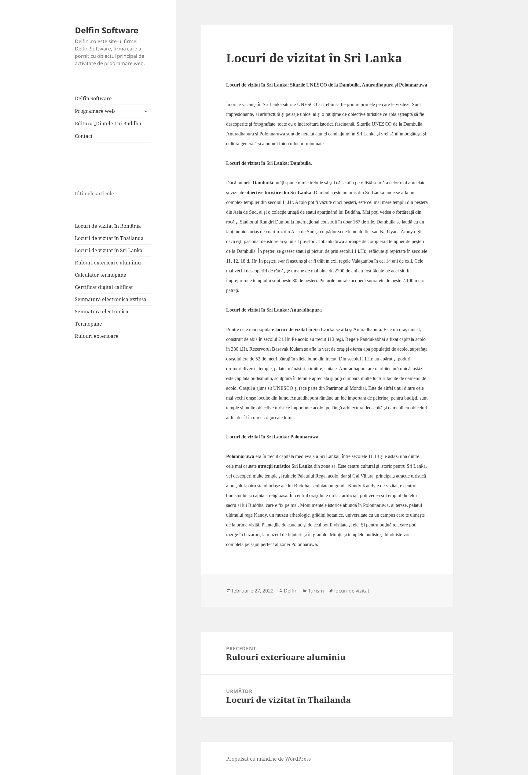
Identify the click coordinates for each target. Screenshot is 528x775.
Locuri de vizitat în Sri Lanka (108, 250)
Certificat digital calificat (104, 287)
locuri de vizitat (351, 590)
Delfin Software (106, 30)
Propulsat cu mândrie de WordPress (268, 758)
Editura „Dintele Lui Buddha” (109, 123)
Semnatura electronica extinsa (110, 299)
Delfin (291, 590)
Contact (84, 136)
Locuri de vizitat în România (108, 226)
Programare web (95, 111)
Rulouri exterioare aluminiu (108, 262)
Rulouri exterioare (97, 336)
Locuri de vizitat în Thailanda (109, 238)
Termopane (88, 323)
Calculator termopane (100, 274)
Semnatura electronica (101, 311)
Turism (316, 590)
